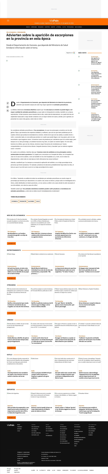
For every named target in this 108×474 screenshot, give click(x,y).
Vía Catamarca (11, 32)
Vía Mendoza (49, 435)
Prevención (21, 32)
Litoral (58, 27)
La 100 (53, 470)
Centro (47, 27)
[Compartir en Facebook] (7, 103)
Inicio (28, 27)
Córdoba (34, 27)
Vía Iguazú (62, 430)
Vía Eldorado (63, 428)
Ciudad (59, 470)
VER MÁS (10, 243)
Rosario (40, 27)
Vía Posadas (63, 426)
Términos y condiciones (23, 452)
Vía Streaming (92, 428)
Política (76, 433)
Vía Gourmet (92, 430)
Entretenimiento (78, 439)
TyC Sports (73, 470)
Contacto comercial (22, 456)
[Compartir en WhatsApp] (7, 107)
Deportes (76, 441)
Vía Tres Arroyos (36, 432)
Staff (18, 460)
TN (37, 470)
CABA (18, 430)
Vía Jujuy (48, 426)
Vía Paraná (63, 439)
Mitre (48, 470)
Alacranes (31, 201)
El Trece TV (43, 470)
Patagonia (70, 27)
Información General (80, 437)
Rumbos (91, 435)
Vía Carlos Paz (35, 426)
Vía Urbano (91, 426)
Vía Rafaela (63, 437)
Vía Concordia (64, 441)
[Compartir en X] (7, 110)
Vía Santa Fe (63, 435)
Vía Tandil (34, 430)
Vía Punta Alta (35, 435)
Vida (75, 445)
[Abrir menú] (21, 20)
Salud (38, 201)
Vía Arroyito (35, 428)
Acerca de (20, 458)
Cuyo (64, 27)
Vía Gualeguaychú (65, 443)
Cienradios (65, 470)
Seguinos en (69, 52)
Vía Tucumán (49, 428)
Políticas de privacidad (23, 454)
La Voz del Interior (83, 470)
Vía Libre (91, 432)
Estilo (76, 443)
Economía (76, 435)
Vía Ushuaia (77, 426)
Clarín (33, 470)
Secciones (78, 27)
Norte (53, 27)
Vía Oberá (62, 432)
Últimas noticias (78, 431)
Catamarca (14, 201)
